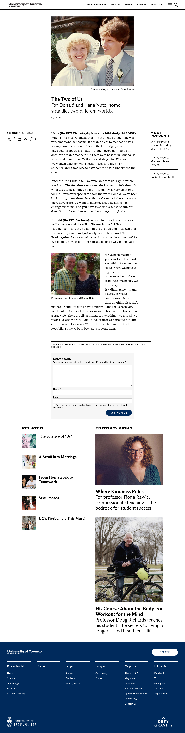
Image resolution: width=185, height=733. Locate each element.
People (128, 4)
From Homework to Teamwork (56, 479)
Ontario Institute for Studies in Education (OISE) (105, 344)
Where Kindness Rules (119, 492)
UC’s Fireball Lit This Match (63, 518)
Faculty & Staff (74, 683)
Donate (165, 652)
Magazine (156, 4)
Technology (13, 683)
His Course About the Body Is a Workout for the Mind (128, 611)
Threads (158, 688)
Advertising (131, 698)
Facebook (159, 673)
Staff (59, 117)
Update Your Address (136, 693)
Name (57, 389)
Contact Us (130, 703)
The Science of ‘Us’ (55, 436)
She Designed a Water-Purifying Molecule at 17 (160, 145)
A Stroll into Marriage (58, 456)
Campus (141, 4)
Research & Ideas (96, 4)
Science (11, 678)
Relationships (66, 344)
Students (70, 678)
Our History (101, 673)
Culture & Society (16, 693)
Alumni (69, 673)
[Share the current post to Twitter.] (8, 139)
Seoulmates (49, 498)
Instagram (159, 683)
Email (56, 397)
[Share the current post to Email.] (25, 139)
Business (12, 688)
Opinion (115, 4)
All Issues (130, 683)
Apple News (160, 693)
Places (98, 678)
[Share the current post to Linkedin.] (19, 139)
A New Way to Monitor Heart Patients (159, 161)
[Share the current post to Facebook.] (14, 139)
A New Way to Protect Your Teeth (162, 175)
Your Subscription (134, 688)
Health (10, 673)
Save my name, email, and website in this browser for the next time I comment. (90, 406)
